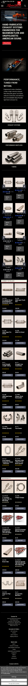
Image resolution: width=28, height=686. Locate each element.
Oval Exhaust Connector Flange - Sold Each (7, 462)
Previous (2, 28)
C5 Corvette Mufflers (18, 594)
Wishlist (14, 632)
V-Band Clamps (19, 497)
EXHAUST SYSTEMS (14, 645)
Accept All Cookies (14, 683)
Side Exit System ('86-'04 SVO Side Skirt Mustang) (20, 563)
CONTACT (14, 656)
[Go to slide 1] (3, 186)
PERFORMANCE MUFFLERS (14, 647)
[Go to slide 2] (24, 186)
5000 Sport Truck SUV (20, 300)
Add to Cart (7, 198)
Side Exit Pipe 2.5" (6, 594)
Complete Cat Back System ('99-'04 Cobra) (6, 531)
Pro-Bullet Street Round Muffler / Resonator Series (7, 301)
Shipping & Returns (14, 636)
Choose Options (7, 407)
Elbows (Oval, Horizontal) (19, 397)
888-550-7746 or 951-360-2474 (8, 2)
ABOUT (14, 644)
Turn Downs (20, 265)
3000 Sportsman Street (7, 397)
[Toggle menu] (2, 6)
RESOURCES (14, 658)
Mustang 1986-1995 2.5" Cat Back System (19, 462)
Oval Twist (8, 238)
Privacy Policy (6, 673)
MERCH (14, 654)
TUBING (14, 649)
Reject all (14, 680)
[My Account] (21, 0)
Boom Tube (20, 213)
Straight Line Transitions (19, 364)
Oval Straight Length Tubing (6, 364)
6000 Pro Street (20, 187)
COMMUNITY (14, 653)
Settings (14, 677)
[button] (14, 116)
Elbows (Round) (7, 428)
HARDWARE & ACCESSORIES (14, 651)
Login (12, 634)
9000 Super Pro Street (6, 332)
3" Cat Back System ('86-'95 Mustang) (7, 499)
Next (25, 28)
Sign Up (15, 634)
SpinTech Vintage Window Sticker (20, 530)
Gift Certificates (14, 631)
